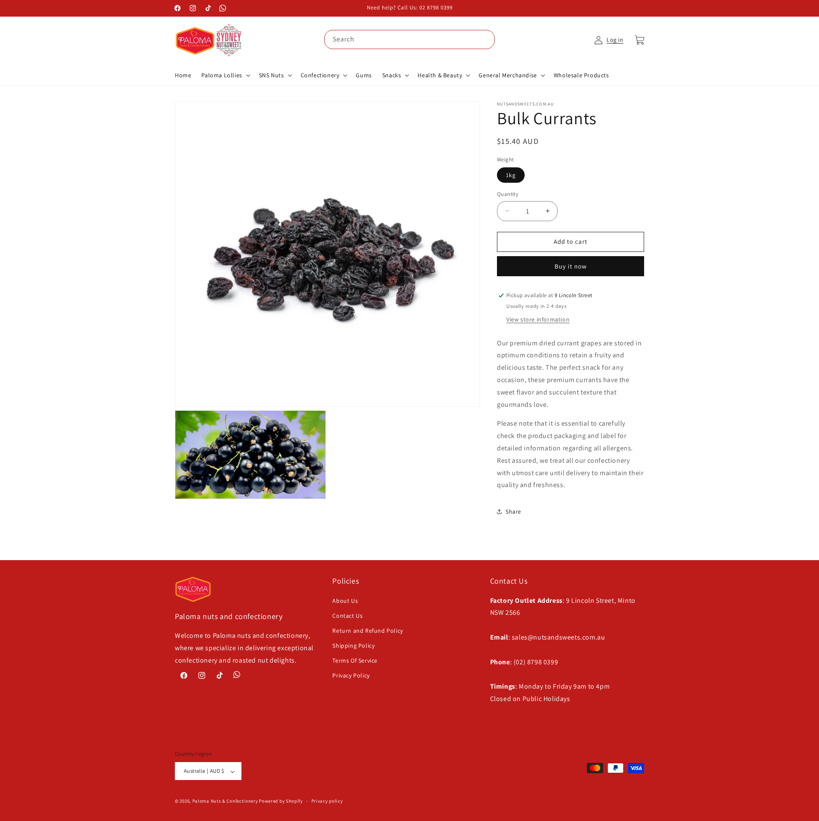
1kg (511, 175)
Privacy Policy (350, 675)
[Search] (485, 39)
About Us (345, 600)
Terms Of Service (355, 660)
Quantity (507, 194)
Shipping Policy (353, 645)
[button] (224, 75)
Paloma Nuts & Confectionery (225, 801)
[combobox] (409, 39)
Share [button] (513, 511)
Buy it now (571, 266)
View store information (537, 319)
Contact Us (347, 615)
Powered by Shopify (281, 801)
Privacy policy (327, 801)
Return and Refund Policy (367, 630)
